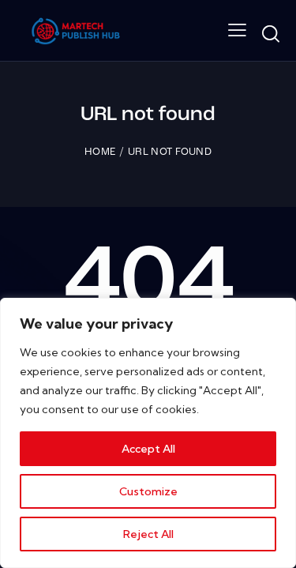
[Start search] (270, 33)
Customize (148, 491)
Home (99, 152)
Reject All (148, 534)
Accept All (148, 449)
